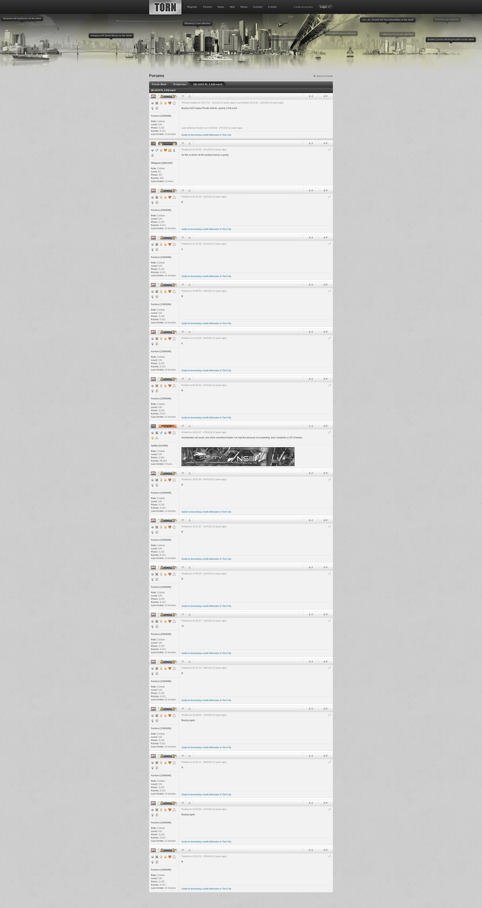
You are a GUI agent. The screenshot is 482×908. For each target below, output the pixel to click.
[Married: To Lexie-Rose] (169, 432)
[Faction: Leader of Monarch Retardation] (152, 437)
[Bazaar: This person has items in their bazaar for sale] (156, 108)
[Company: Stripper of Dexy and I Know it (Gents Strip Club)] (174, 103)
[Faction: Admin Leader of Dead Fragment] (174, 150)
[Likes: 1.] (312, 426)
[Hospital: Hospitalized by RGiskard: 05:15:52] (156, 437)
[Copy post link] (329, 150)
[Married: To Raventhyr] (169, 103)
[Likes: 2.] (312, 96)
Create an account (303, 7)
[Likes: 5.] (312, 143)
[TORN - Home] (165, 7)
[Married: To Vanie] (165, 150)
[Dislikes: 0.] (327, 96)
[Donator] (165, 103)
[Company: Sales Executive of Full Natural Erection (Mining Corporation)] (174, 432)
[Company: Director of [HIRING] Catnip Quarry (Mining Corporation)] (169, 150)
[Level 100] (156, 103)
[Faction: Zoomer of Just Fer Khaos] (152, 108)
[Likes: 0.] (312, 190)
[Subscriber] (165, 432)
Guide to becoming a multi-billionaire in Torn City (206, 135)
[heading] (256, 119)
